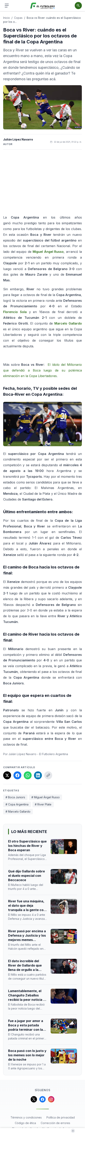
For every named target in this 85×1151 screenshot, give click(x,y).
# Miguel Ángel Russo (45, 797)
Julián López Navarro (18, 139)
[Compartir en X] (7, 775)
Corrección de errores (55, 1123)
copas (18, 17)
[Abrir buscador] (78, 5)
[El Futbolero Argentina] (42, 5)
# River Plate (43, 804)
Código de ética (25, 1123)
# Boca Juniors (15, 797)
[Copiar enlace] (48, 775)
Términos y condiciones (26, 1117)
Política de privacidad (60, 1117)
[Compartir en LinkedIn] (38, 775)
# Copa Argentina (17, 804)
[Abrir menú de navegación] (6, 5)
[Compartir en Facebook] (17, 775)
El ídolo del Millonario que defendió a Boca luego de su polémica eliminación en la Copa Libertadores (42, 370)
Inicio (6, 17)
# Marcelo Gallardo (18, 811)
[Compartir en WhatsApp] (28, 775)
